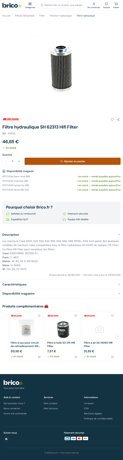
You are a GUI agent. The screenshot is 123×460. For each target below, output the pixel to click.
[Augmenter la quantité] (19, 161)
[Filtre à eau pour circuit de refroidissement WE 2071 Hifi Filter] (26, 336)
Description (10, 235)
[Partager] (118, 119)
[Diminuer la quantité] (6, 161)
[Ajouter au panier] (39, 357)
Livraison (89, 403)
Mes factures (51, 408)
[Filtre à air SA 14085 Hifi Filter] (99, 336)
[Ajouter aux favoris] (112, 120)
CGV (86, 408)
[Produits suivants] (118, 336)
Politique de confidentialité (98, 418)
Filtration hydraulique (61, 15)
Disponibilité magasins (18, 293)
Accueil (6, 15)
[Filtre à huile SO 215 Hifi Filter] (63, 336)
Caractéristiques (14, 284)
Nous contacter (12, 408)
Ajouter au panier (74, 161)
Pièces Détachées (24, 15)
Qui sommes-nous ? (14, 403)
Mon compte (50, 403)
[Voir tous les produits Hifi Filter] (10, 119)
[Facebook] (6, 439)
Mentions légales (93, 413)
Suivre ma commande (15, 413)
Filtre (42, 15)
